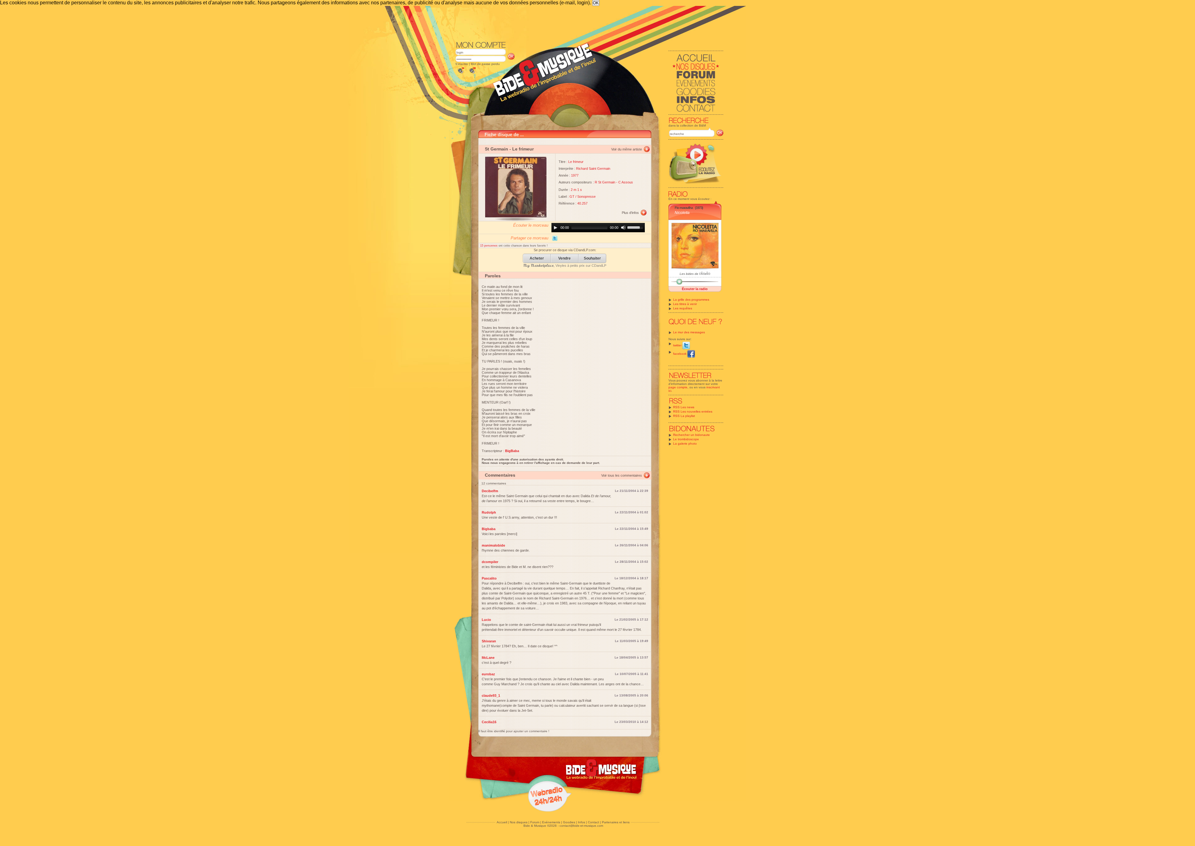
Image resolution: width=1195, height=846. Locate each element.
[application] (598, 227)
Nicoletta (682, 212)
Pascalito (489, 578)
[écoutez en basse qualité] (460, 73)
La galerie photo (685, 443)
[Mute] (623, 227)
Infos (581, 822)
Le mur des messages (689, 332)
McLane (488, 657)
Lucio (486, 620)
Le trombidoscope (686, 439)
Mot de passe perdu (485, 64)
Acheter (537, 259)
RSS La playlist (684, 416)
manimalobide (493, 545)
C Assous (625, 182)
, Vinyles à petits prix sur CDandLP (564, 265)
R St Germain (605, 182)
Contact (593, 822)
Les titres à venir (685, 304)
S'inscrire (461, 64)
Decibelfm (490, 491)
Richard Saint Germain (593, 168)
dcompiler (490, 562)
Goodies (569, 822)
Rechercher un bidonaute (691, 435)
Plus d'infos (630, 213)
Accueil (502, 822)
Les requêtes (682, 308)
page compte (677, 387)
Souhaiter (592, 259)
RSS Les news (683, 407)
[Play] (555, 227)
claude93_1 (491, 695)
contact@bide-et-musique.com (581, 825)
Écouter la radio (695, 289)
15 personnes (489, 245)
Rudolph (489, 512)
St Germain (496, 148)
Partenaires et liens (616, 822)
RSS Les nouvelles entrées (692, 411)
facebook (680, 353)
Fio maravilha (684, 208)
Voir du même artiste (626, 149)
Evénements (551, 822)
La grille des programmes (691, 299)
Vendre (564, 259)
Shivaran (489, 641)
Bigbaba (488, 529)
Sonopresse (586, 196)
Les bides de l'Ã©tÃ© (695, 273)
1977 (575, 175)
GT (571, 196)
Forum (534, 822)
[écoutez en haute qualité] (472, 73)
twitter (677, 345)
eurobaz (488, 674)
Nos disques (518, 822)
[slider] (636, 227)
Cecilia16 (489, 722)
